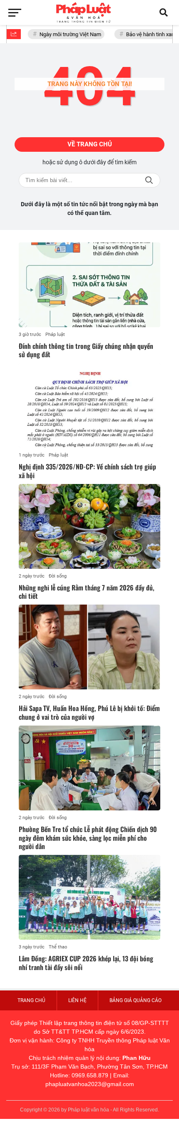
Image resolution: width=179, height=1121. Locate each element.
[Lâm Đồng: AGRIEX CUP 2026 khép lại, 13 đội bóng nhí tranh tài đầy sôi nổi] (89, 897)
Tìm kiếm (149, 180)
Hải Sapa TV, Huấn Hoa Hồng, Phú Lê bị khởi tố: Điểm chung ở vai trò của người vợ (89, 712)
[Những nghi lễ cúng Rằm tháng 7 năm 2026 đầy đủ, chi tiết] (89, 526)
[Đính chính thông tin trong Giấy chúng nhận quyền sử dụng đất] (89, 284)
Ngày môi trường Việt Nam (66, 34)
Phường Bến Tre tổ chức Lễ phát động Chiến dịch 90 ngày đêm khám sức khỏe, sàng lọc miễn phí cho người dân (88, 838)
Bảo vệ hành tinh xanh (148, 34)
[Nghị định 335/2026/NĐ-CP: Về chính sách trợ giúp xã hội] (89, 405)
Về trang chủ (89, 144)
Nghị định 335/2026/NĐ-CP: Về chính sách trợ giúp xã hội (87, 471)
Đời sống (58, 576)
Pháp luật (55, 334)
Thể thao (58, 947)
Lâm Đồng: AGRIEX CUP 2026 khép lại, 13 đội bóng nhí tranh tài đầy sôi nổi (86, 962)
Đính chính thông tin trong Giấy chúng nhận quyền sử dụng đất (86, 350)
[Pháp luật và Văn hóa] (89, 12)
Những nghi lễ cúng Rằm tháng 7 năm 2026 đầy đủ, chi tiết (86, 592)
